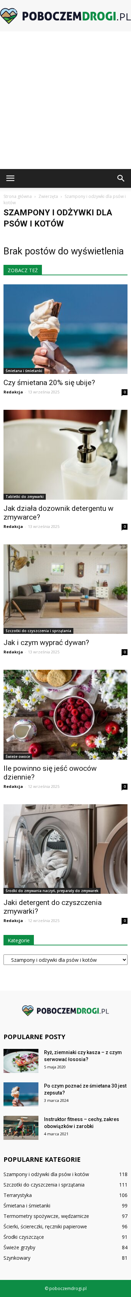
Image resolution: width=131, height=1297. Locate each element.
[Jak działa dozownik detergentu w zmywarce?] (65, 454)
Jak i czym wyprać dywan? (46, 642)
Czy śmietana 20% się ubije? (49, 382)
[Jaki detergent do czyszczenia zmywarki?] (65, 849)
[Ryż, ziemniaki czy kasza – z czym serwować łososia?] (20, 1061)
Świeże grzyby (19, 1247)
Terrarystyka (17, 1195)
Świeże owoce (18, 756)
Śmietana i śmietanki (24, 370)
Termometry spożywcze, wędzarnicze (46, 1216)
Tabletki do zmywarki (25, 496)
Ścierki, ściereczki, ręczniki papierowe (45, 1226)
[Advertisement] (65, 100)
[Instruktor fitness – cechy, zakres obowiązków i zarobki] (20, 1128)
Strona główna (17, 196)
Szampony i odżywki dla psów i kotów (46, 1174)
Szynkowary (16, 1257)
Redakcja (13, 391)
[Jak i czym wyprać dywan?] (65, 589)
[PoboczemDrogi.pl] (65, 16)
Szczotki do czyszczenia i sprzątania (38, 630)
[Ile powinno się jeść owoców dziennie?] (65, 714)
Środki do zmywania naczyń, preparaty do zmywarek (52, 890)
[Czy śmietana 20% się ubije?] (65, 329)
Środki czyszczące (23, 1237)
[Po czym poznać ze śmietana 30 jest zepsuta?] (20, 1094)
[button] (121, 178)
